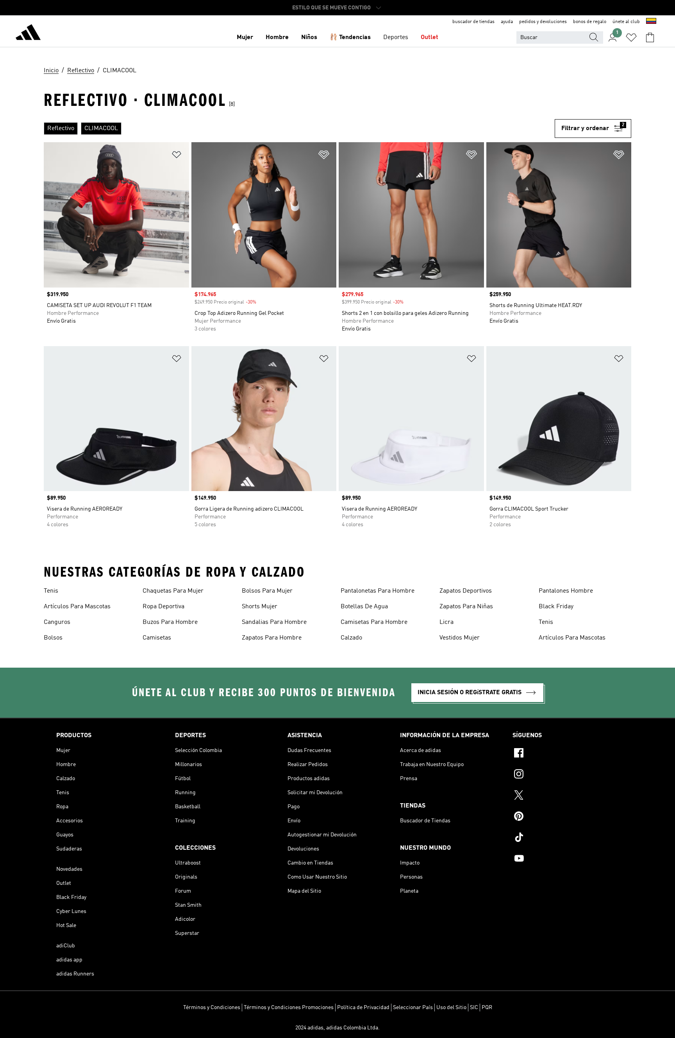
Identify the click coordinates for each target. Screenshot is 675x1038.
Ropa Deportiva (163, 607)
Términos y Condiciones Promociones (289, 1007)
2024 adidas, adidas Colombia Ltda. (337, 1028)
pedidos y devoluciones (543, 22)
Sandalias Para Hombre (274, 622)
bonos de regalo (589, 22)
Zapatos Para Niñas (466, 607)
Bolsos (53, 638)
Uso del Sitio (451, 1007)
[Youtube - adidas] (565, 859)
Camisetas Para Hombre (374, 622)
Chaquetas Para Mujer (173, 591)
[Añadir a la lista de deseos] (176, 156)
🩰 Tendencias (350, 37)
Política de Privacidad (363, 1007)
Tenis (51, 591)
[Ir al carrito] (650, 37)
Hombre (277, 37)
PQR (487, 1007)
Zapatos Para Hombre (272, 638)
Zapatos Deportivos (465, 591)
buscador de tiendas (473, 22)
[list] (299, 128)
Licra (446, 622)
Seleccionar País (413, 1007)
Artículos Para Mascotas (77, 607)
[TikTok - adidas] (565, 838)
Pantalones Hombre (566, 591)
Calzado (351, 638)
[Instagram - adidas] (565, 775)
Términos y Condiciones (211, 1007)
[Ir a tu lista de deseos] (631, 37)
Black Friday (556, 607)
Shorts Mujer (259, 607)
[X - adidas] (565, 796)
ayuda (507, 22)
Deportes (395, 37)
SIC (474, 1007)
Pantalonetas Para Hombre (377, 591)
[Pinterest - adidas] (565, 817)
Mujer (245, 37)
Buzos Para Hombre (170, 622)
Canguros (57, 622)
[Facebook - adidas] (565, 754)
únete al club (626, 22)
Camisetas (157, 638)
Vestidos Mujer (459, 638)
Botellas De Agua (364, 607)
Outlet (429, 37)
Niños (309, 37)
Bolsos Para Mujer (267, 591)
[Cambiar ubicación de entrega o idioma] (651, 22)
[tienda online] (28, 33)
